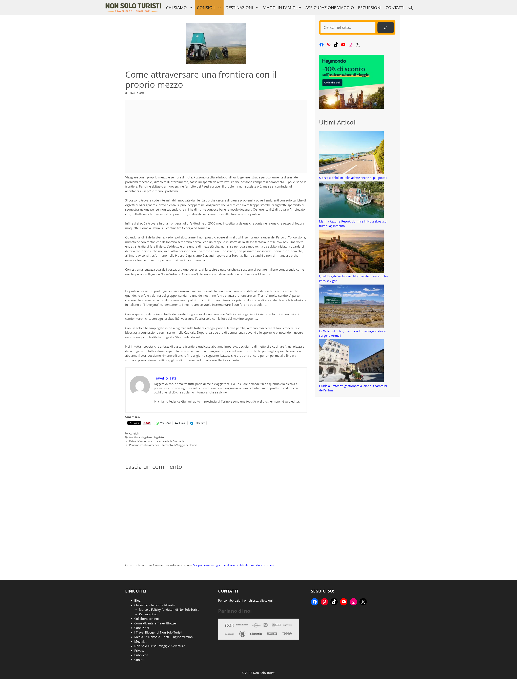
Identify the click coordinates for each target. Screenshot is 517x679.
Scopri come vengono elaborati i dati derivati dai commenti (234, 565)
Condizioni (141, 628)
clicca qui (266, 600)
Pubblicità (141, 655)
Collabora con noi (146, 619)
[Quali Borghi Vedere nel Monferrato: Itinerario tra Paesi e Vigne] (351, 252)
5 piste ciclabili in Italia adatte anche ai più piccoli (353, 178)
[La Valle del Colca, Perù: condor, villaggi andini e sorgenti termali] (351, 307)
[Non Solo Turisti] (133, 7)
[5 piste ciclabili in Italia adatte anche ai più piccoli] (351, 153)
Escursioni (369, 7)
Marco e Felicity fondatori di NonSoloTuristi (169, 609)
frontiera (134, 437)
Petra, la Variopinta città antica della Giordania (156, 441)
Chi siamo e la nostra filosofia (154, 605)
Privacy (139, 650)
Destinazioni (239, 7)
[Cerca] (385, 27)
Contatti (395, 7)
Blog (137, 600)
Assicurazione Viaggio (329, 7)
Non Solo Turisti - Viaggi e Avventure (159, 646)
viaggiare (146, 437)
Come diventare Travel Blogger (155, 623)
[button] (411, 7)
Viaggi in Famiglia (282, 7)
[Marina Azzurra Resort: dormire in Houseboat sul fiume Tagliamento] (351, 200)
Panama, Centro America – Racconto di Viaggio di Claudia (163, 445)
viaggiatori (159, 437)
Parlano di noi (148, 614)
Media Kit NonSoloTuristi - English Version (163, 637)
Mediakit (140, 641)
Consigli (206, 7)
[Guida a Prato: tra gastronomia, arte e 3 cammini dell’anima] (351, 361)
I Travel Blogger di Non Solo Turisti (158, 632)
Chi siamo (176, 7)
